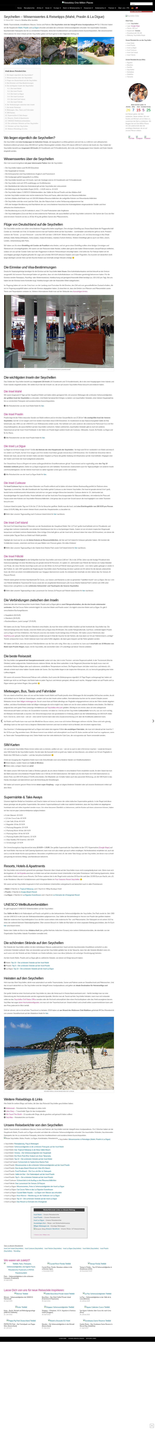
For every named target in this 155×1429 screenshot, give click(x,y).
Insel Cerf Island (132, 52)
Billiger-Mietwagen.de (41, 1226)
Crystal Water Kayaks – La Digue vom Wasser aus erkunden (39, 1193)
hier (42, 406)
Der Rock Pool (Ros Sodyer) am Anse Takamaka (32, 1156)
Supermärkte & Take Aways (17, 115)
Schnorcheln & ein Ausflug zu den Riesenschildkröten (36, 1180)
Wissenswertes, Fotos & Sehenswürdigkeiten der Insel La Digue (40, 1186)
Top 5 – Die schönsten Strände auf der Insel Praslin (31, 966)
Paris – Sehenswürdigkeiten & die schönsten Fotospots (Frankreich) (18, 1277)
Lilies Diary (10, 1111)
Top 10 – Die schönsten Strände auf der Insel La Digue (34, 969)
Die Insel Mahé (16, 88)
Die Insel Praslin (16, 91)
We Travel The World (14, 1114)
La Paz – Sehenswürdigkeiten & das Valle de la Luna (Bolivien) (95, 1298)
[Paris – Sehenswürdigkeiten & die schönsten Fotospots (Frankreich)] (21, 1273)
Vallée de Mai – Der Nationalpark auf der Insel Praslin (34, 1174)
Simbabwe (130, 72)
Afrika (29, 20)
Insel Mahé (38, 1214)
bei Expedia (21, 873)
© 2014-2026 (62, 1338)
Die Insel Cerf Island (18, 99)
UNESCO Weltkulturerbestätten (19, 121)
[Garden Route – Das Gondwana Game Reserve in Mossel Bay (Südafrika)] (97, 1321)
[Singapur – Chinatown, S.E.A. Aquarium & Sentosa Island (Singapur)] (59, 1307)
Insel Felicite (131, 55)
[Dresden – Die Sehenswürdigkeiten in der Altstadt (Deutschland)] (59, 1321)
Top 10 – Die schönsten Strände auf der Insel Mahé (30, 963)
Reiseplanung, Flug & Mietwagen (26, 1144)
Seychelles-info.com (55, 708)
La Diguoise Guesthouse (32, 895)
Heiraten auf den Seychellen (18, 126)
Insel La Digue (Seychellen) (72, 1248)
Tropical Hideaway (27, 889)
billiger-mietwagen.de (28, 701)
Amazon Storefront (52, 1229)
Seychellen (35, 20)
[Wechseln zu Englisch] (137, 8)
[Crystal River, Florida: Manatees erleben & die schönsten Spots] (59, 1264)
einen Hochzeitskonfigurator (29, 1002)
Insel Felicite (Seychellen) (53, 1248)
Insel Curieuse (131, 50)
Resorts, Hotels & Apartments (18, 118)
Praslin (25, 28)
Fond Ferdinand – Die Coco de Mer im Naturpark (33, 1171)
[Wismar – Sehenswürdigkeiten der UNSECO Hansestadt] (21, 1294)
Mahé (20, 28)
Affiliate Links (91, 1338)
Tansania (130, 77)
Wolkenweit (10, 1108)
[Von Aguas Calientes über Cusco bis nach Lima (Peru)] (97, 1307)
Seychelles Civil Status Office (25, 999)
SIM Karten (11, 113)
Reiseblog (24, 20)
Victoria (137, 31)
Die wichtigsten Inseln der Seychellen (20, 86)
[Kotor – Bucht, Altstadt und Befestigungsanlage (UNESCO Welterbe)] (21, 1307)
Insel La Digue (39, 1220)
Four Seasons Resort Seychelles (67, 879)
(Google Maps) (104, 847)
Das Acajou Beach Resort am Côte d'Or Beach (32, 1168)
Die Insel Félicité (16, 102)
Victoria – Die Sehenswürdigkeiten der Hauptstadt (32, 1153)
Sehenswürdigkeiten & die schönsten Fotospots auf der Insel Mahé (39, 1147)
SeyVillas (9, 1117)
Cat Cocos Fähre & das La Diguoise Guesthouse (35, 1189)
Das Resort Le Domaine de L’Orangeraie (32, 1202)
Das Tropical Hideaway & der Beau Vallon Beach (32, 1150)
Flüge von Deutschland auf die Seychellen (22, 80)
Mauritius (130, 65)
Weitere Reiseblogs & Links (17, 129)
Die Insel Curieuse (17, 96)
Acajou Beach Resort (29, 892)
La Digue (35, 28)
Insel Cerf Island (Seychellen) (13, 1248)
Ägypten (129, 62)
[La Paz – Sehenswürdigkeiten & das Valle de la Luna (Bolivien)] (97, 1294)
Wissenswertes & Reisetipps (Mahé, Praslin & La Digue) (89, 1139)
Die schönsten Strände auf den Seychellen (23, 123)
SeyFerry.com (9, 636)
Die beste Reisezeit (14, 107)
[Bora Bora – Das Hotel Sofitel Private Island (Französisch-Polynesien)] (59, 1294)
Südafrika (130, 74)
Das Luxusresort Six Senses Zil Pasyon (30, 1183)
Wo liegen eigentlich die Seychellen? (20, 75)
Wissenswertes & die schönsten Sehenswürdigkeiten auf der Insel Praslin (42, 1165)
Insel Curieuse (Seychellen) (34, 1248)
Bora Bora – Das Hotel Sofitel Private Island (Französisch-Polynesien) (56, 1298)
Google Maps (135, 26)
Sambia (129, 67)
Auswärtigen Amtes (80, 291)
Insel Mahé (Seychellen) (91, 1248)
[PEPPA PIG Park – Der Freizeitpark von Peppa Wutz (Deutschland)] (21, 1321)
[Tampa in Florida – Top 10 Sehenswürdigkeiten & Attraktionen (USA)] (97, 1264)
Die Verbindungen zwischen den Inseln (21, 105)
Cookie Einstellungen (76, 1338)
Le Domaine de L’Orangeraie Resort (66, 895)
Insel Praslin (38, 1217)
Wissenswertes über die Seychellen (19, 78)
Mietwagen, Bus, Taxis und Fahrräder (20, 110)
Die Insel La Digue (17, 94)
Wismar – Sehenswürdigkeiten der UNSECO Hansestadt (18, 1298)
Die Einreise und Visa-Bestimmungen (20, 83)
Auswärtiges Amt (40, 1223)
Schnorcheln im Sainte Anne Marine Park (33, 1162)
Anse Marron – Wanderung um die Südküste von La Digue (38, 1196)
